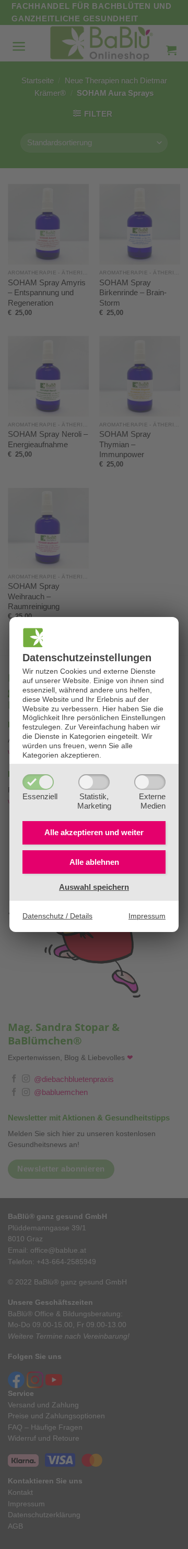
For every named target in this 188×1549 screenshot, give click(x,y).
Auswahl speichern (94, 887)
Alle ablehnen (94, 862)
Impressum (147, 916)
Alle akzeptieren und (94, 832)
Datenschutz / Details (57, 916)
